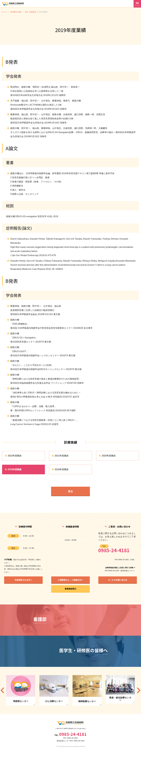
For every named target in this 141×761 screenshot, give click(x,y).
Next (138, 690)
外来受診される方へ (23, 579)
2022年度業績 (14, 456)
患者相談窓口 (70, 588)
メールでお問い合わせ (117, 579)
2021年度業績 (61, 456)
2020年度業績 (109, 456)
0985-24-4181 (113, 550)
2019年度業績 (14, 469)
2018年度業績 (61, 469)
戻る (70, 491)
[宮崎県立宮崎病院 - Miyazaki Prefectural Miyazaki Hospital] (13, 4)
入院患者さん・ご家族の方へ (70, 579)
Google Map (81, 728)
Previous (2, 690)
